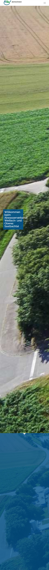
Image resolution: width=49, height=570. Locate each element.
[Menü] (44, 3)
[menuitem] (44, 3)
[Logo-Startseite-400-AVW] (12, 3)
